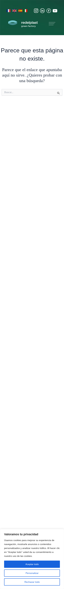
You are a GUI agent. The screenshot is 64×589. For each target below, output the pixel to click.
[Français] (9, 10)
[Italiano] (25, 10)
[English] (14, 10)
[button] (52, 24)
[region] (32, 559)
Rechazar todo (32, 582)
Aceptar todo (32, 564)
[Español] (20, 10)
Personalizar (32, 573)
